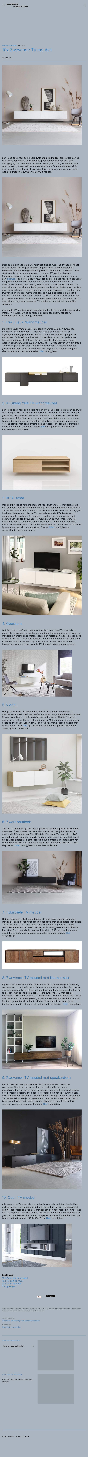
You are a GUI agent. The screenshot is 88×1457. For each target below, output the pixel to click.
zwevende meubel (8, 1311)
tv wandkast (76, 1308)
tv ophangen (66, 1308)
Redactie (8, 57)
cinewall (11, 279)
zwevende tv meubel (36, 1311)
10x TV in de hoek (11, 1283)
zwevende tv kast (22, 1311)
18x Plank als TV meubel (15, 1278)
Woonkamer (13, 45)
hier (43, 426)
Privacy (18, 1436)
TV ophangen (9, 1286)
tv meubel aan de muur (38, 1308)
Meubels (5, 45)
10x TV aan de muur (12, 1281)
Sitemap (26, 1436)
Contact (11, 1436)
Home (4, 1436)
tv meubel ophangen (54, 1308)
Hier (41, 351)
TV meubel (25, 1308)
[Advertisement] (44, 26)
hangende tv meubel (13, 1308)
